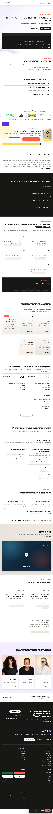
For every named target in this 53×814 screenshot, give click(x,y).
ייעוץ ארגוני (49, 763)
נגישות (17, 807)
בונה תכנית (23, 753)
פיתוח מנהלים (48, 751)
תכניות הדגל (49, 759)
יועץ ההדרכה (23, 751)
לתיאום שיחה (5, 124)
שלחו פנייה (20, 772)
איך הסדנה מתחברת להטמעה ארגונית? (15, 501)
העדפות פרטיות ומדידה (5, 807)
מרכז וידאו (49, 780)
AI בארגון (49, 755)
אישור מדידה (48, 810)
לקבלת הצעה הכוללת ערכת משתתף (31, 139)
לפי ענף (24, 759)
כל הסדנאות (49, 757)
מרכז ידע (49, 776)
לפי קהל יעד (23, 757)
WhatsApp (7, 772)
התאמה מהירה (16, 715)
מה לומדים (42, 124)
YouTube (23, 795)
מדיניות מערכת (12, 807)
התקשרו (19, 776)
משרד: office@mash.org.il (7, 781)
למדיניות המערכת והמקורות (18, 520)
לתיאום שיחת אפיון (45, 28)
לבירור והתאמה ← (46, 331)
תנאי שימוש (21, 807)
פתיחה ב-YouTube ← (47, 536)
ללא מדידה (42, 810)
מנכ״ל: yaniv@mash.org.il (7, 783)
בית (50, 10)
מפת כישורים (23, 755)
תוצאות (48, 124)
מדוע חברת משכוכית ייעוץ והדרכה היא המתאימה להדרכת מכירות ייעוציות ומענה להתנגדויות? (39, 513)
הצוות (50, 774)
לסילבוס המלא (34, 28)
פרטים (37, 810)
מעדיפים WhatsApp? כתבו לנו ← (11, 718)
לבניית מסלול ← (46, 352)
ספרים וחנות (49, 782)
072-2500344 (4, 779)
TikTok (24, 796)
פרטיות (25, 807)
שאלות (20, 124)
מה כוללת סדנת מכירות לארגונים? (42, 501)
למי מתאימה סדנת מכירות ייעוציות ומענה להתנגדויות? (41, 505)
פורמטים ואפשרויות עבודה (46, 765)
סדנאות (47, 10)
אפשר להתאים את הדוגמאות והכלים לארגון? (14, 509)
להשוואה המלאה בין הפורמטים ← (10, 310)
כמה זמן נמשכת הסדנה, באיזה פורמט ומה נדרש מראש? (14, 505)
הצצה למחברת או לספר (14, 139)
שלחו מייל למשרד (7, 776)
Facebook (15, 795)
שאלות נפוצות (48, 784)
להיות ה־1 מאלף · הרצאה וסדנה (45, 761)
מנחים (25, 124)
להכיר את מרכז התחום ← (44, 168)
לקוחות (30, 124)
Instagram (10, 795)
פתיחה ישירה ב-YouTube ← (46, 569)
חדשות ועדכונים (48, 778)
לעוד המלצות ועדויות (26, 414)
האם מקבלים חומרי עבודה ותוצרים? (41, 509)
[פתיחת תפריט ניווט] (5, 2)
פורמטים (36, 124)
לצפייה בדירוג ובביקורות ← (7, 697)
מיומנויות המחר (41, 10)
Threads (5, 795)
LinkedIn (19, 795)
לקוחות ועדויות (48, 772)
